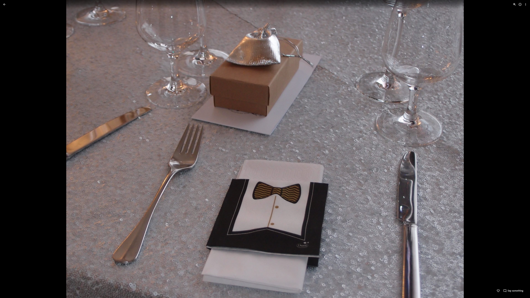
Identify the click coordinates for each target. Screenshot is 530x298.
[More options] (525, 4)
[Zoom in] (514, 4)
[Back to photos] (4, 4)
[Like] (498, 290)
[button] (522, 149)
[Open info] (520, 4)
